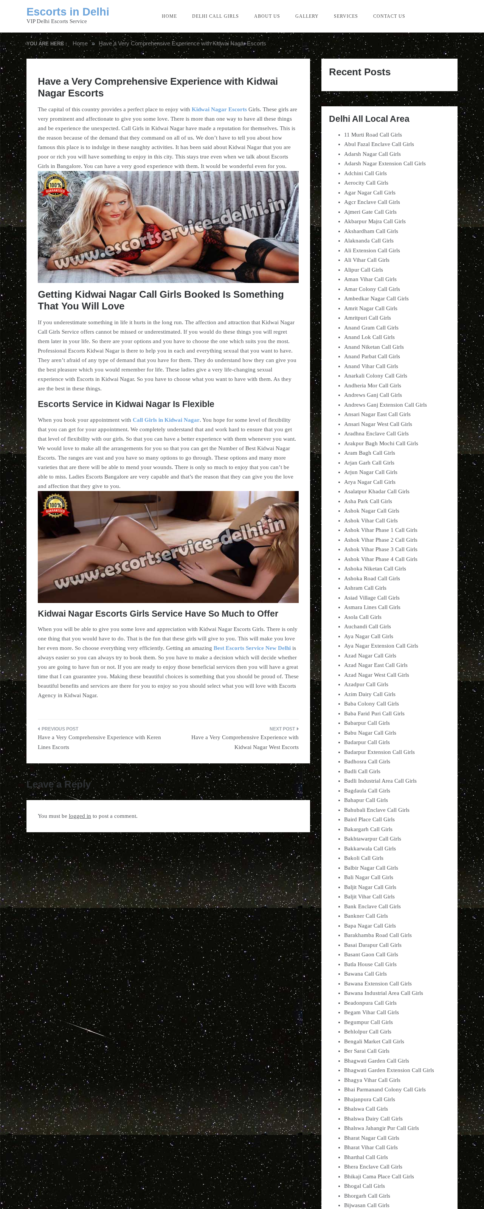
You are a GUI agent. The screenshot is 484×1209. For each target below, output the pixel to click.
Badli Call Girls (362, 771)
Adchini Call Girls (365, 173)
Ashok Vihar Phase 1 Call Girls (380, 530)
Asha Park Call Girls (368, 501)
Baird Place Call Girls (369, 819)
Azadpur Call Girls (366, 684)
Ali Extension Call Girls (372, 250)
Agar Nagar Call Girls (370, 193)
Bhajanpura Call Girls (369, 1099)
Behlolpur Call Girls (367, 1032)
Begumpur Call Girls (368, 1022)
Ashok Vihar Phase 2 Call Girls (380, 540)
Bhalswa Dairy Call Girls (373, 1119)
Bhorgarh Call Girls (367, 1196)
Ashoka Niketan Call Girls (375, 569)
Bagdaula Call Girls (367, 791)
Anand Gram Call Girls (371, 328)
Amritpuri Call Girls (367, 318)
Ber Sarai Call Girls (366, 1051)
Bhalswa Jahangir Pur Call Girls (381, 1128)
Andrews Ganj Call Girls (373, 395)
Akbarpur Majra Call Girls (375, 221)
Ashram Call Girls (365, 588)
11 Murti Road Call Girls (373, 135)
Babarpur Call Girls (367, 723)
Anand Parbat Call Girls (372, 356)
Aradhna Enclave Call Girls (376, 433)
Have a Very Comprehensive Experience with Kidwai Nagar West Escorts (245, 742)
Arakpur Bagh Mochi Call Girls (381, 443)
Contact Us (389, 16)
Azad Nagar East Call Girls (376, 665)
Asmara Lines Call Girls (372, 607)
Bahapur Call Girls (366, 800)
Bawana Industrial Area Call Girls (383, 993)
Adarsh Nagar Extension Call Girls (385, 163)
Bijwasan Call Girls (366, 1205)
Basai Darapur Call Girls (373, 945)
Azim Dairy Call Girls (370, 694)
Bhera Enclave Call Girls (373, 1167)
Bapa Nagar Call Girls (370, 926)
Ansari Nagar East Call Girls (377, 414)
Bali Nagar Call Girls (368, 877)
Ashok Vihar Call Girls (371, 520)
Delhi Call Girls (215, 16)
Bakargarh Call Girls (368, 829)
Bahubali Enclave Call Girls (377, 810)
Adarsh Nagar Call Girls (372, 154)
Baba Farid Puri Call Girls (374, 713)
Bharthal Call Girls (366, 1157)
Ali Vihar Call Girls (366, 260)
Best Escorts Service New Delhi (252, 648)
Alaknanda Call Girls (369, 241)
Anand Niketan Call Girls (374, 347)
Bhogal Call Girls (364, 1186)
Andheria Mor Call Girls (372, 385)
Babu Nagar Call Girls (370, 733)
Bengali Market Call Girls (374, 1041)
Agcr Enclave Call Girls (372, 202)
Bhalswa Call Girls (366, 1109)
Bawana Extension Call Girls (378, 984)
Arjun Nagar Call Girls (370, 472)
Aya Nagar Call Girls (368, 636)
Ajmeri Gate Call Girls (370, 212)
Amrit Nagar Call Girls (370, 308)
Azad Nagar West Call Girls (376, 675)
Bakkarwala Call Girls (370, 848)
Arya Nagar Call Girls (370, 482)
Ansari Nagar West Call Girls (378, 424)
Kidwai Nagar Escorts (219, 109)
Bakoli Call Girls (363, 858)
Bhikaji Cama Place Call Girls (379, 1176)
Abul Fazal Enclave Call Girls (379, 144)
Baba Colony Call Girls (371, 704)
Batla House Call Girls (370, 964)
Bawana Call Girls (365, 974)
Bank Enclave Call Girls (372, 906)
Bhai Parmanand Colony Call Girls (385, 1089)
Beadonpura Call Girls (370, 1003)
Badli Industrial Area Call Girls (380, 781)
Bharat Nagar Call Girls (371, 1138)
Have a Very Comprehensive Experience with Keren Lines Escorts (99, 742)
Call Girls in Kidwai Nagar (166, 420)
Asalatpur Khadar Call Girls (377, 491)
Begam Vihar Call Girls (371, 1012)
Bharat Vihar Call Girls (371, 1147)
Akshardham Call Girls (371, 231)
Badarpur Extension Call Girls (379, 752)
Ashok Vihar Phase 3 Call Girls (380, 549)
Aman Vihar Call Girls (370, 279)
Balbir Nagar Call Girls (371, 868)
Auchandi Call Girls (367, 626)
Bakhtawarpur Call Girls (372, 839)
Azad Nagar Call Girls (370, 656)
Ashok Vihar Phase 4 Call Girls (380, 559)
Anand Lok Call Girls (369, 337)
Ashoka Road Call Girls (372, 578)
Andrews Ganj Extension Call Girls (385, 405)
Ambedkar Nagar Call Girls (376, 298)
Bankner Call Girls (366, 916)
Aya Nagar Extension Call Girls (381, 646)
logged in (80, 816)
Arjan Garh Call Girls (369, 463)
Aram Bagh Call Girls (369, 453)
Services (346, 16)
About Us (267, 16)
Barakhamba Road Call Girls (378, 935)
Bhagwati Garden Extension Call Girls (389, 1070)
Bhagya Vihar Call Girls (372, 1080)
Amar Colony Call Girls (372, 289)
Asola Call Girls (363, 617)
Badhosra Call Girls (367, 761)
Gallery (307, 16)
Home (169, 16)
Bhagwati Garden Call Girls (376, 1061)
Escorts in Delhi (67, 12)
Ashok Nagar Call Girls (371, 511)
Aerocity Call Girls (366, 183)
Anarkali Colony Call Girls (375, 376)
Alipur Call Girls (363, 270)
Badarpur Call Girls (367, 742)
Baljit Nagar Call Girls (370, 887)
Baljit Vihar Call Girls (369, 897)
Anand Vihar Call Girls (371, 366)
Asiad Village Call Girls (372, 598)
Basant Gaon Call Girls (371, 954)
